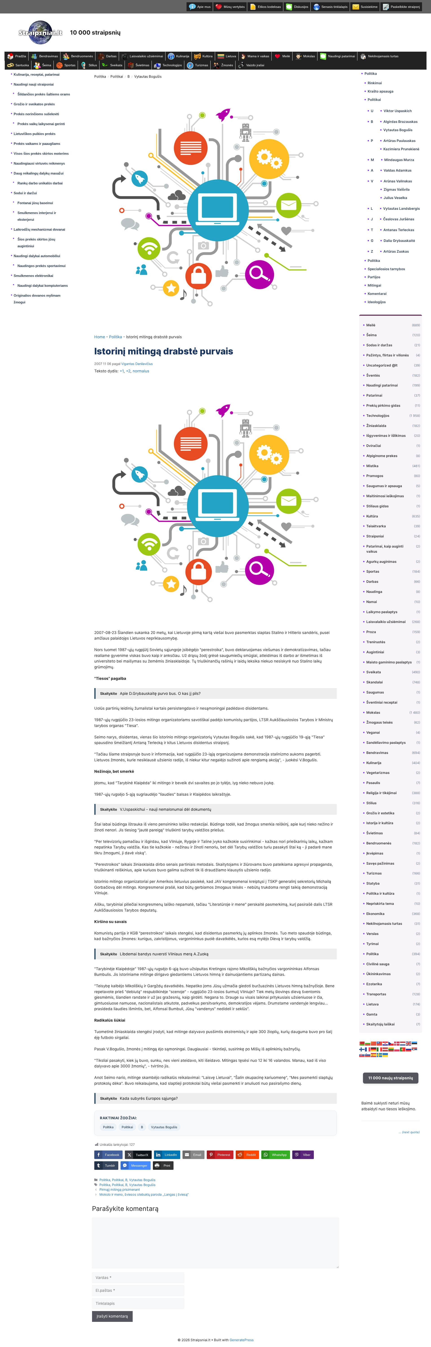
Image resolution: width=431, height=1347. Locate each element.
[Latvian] (385, 1049)
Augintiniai (375, 652)
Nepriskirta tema (380, 903)
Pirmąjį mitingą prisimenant (119, 1189)
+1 (122, 371)
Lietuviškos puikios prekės (34, 134)
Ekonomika (375, 913)
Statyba (373, 883)
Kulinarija (182, 56)
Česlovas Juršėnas (398, 219)
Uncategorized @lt (382, 365)
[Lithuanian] (391, 1049)
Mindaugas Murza (399, 159)
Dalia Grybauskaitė (399, 240)
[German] (374, 1049)
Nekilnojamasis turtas (383, 56)
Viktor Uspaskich (398, 111)
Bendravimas (48, 56)
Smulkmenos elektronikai (33, 276)
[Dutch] (403, 1043)
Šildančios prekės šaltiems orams (44, 94)
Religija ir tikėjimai (381, 793)
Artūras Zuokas (396, 251)
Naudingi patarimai (341, 56)
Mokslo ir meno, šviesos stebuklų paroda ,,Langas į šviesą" (144, 1194)
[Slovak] (362, 1055)
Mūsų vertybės (234, 7)
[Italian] (380, 1049)
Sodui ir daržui (25, 193)
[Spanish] (374, 1055)
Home (99, 337)
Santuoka (22, 65)
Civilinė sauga (377, 964)
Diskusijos (301, 7)
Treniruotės (375, 642)
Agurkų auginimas (381, 561)
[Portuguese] (403, 1049)
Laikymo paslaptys (381, 611)
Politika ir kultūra (380, 893)
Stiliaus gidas (377, 506)
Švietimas (142, 65)
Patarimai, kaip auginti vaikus (384, 549)
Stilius (93, 65)
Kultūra (207, 56)
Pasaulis (373, 783)
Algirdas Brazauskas (400, 121)
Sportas (69, 65)
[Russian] (409, 1049)
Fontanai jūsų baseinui (35, 203)
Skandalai (374, 682)
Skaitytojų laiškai (380, 1024)
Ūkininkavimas (378, 974)
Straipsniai (375, 536)
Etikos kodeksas (269, 7)
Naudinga (374, 592)
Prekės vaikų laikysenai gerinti (41, 124)
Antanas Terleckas (398, 230)
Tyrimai (372, 944)
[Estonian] (415, 1043)
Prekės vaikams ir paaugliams (37, 144)
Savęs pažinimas (380, 863)
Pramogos (374, 476)
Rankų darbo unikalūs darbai (40, 183)
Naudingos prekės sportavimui (42, 266)
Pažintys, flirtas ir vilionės (387, 355)
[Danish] (397, 1043)
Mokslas (309, 56)
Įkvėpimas (374, 853)
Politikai (116, 76)
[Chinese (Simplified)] (374, 1043)
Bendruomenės (82, 56)
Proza (371, 632)
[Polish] (397, 1049)
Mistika (372, 466)
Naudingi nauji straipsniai (34, 84)
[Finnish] (362, 1049)
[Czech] (391, 1043)
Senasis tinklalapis (334, 7)
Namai (371, 602)
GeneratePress (242, 1340)
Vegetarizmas (377, 773)
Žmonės (227, 65)
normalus (141, 371)
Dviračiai (373, 446)
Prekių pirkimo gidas (383, 405)
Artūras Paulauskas (399, 141)
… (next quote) (409, 1132)
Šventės (373, 375)
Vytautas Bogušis (148, 76)
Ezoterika (374, 984)
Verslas (372, 934)
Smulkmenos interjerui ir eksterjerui (37, 216)
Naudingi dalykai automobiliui (37, 256)
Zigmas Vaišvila (397, 189)
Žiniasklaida (376, 425)
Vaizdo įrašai (255, 65)
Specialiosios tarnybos (386, 269)
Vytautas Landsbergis (401, 208)
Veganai (373, 732)
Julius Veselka (395, 198)
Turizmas (201, 65)
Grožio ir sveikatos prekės (34, 104)
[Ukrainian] (385, 1055)
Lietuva (231, 56)
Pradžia (20, 56)
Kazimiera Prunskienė (401, 149)
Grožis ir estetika (380, 813)
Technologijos (172, 65)
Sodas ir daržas (379, 345)
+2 (128, 371)
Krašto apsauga (381, 91)
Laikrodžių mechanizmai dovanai (39, 229)
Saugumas (375, 692)
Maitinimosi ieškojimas (385, 496)
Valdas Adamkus (397, 170)
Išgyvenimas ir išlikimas (386, 435)
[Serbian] (415, 1049)
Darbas (111, 56)
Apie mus (204, 7)
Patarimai (374, 395)
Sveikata (116, 65)
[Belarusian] (362, 1043)
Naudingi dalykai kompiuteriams (43, 285)
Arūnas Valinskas (398, 181)
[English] (409, 1043)
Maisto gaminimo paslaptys (389, 662)
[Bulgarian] (368, 1043)
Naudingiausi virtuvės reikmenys (39, 163)
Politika (100, 76)
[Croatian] (385, 1043)
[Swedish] (380, 1055)
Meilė (286, 56)
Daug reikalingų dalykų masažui (39, 173)
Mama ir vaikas (258, 56)
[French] (368, 1049)
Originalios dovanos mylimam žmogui (37, 299)
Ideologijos (377, 302)
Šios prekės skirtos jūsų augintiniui (36, 242)
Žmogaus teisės (379, 722)
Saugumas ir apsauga (384, 486)
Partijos (374, 277)
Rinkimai (375, 83)
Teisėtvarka (376, 526)
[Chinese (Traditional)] (380, 1043)
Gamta (371, 1014)
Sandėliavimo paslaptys (386, 742)
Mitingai (374, 285)
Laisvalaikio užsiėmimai (146, 56)
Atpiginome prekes (381, 456)
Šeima (46, 65)
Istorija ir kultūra (379, 823)
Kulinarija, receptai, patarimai (36, 74)
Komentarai (377, 293)
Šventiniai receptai (381, 702)
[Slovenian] (368, 1055)
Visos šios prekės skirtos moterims (41, 153)
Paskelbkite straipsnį (405, 7)
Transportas (376, 994)
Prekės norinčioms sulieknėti (36, 114)
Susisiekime (369, 7)
